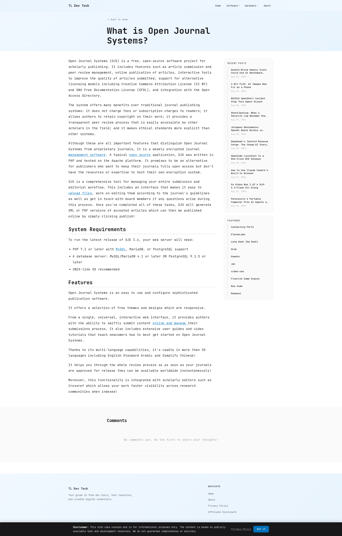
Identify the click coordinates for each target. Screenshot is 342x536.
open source (140, 155)
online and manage (170, 323)
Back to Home (119, 19)
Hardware (251, 5)
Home (218, 5)
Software (233, 5)
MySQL (121, 249)
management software (87, 155)
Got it (261, 528)
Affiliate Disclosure (222, 512)
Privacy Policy (218, 505)
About (267, 5)
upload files (80, 193)
